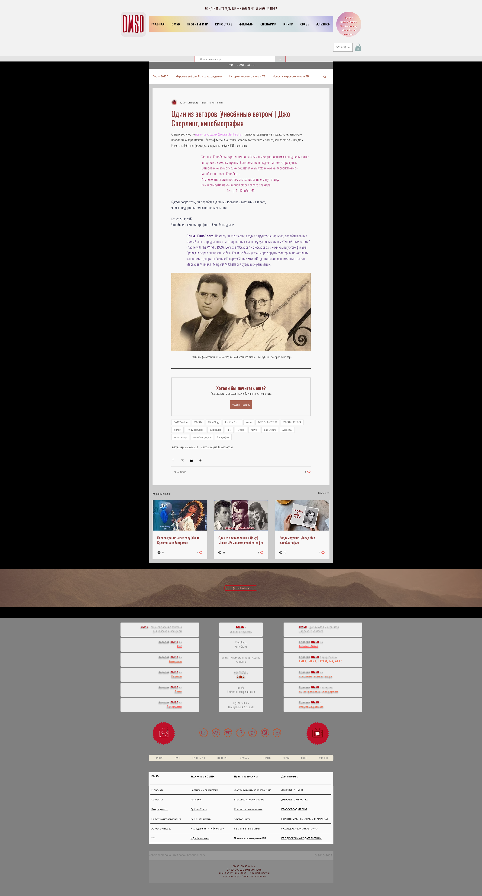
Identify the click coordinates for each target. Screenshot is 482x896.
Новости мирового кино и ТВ (291, 76)
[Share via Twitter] (182, 460)
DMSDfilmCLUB (267, 422)
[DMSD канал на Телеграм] (216, 732)
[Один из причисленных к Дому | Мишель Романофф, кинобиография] (241, 515)
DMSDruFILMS (292, 422)
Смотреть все (323, 493)
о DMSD (298, 790)
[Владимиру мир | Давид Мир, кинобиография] (302, 515)
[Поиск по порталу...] (280, 59)
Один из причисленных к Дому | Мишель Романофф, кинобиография (241, 540)
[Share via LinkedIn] (191, 460)
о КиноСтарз (301, 799)
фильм (177, 429)
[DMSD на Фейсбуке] (240, 732)
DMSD (198, 422)
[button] (197, 24)
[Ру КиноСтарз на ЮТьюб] (277, 732)
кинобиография (202, 437)
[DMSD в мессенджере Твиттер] (252, 732)
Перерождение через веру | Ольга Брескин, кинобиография (178, 540)
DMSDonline (181, 422)
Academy (287, 429)
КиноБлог (215, 429)
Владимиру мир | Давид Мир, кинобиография (297, 540)
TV (229, 429)
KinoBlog (213, 422)
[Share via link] (201, 460)
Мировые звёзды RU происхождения (199, 76)
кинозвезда (180, 437)
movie (254, 429)
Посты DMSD (160, 76)
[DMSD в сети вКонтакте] (228, 732)
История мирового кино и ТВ (247, 76)
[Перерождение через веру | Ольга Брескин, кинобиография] (180, 515)
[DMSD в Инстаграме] (265, 732)
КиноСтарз (241, 646)
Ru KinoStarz (232, 422)
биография (223, 437)
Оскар (241, 429)
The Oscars (270, 429)
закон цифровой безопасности (185, 855)
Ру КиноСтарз (196, 429)
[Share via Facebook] (173, 460)
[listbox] (343, 47)
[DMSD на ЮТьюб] (203, 732)
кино (249, 422)
